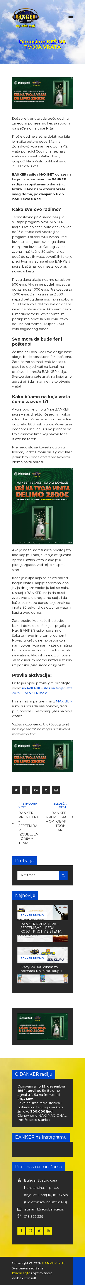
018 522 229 (33, 1216)
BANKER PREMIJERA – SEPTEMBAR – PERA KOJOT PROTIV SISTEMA (40, 927)
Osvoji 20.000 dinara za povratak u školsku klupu (41, 969)
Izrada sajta (21, 1273)
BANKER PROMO (32, 915)
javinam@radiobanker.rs (44, 1209)
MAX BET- (64, 701)
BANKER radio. (54, 1263)
